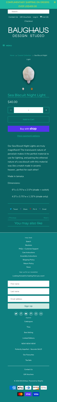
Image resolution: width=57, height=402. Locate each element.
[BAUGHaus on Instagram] (36, 314)
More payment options (28, 135)
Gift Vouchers (25, 17)
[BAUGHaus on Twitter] (16, 314)
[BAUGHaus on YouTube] (26, 314)
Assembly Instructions (28, 256)
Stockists (28, 245)
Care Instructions (28, 252)
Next (46, 218)
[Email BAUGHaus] (41, 314)
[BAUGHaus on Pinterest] (31, 314)
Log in (35, 17)
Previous (12, 218)
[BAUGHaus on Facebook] (21, 314)
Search (28, 241)
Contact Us (13, 17)
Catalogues (28, 321)
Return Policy (29, 263)
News (28, 267)
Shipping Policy (28, 260)
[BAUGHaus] (28, 33)
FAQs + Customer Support (28, 249)
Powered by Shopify (36, 381)
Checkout (28, 21)
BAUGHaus (24, 381)
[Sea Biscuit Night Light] (28, 75)
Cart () (45, 17)
